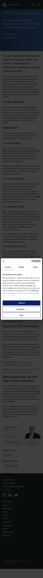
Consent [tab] (8, 267)
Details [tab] (21, 267)
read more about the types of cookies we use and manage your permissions (20, 293)
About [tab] (35, 267)
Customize (20, 309)
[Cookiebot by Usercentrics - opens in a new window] (31, 261)
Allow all (21, 303)
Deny (21, 315)
